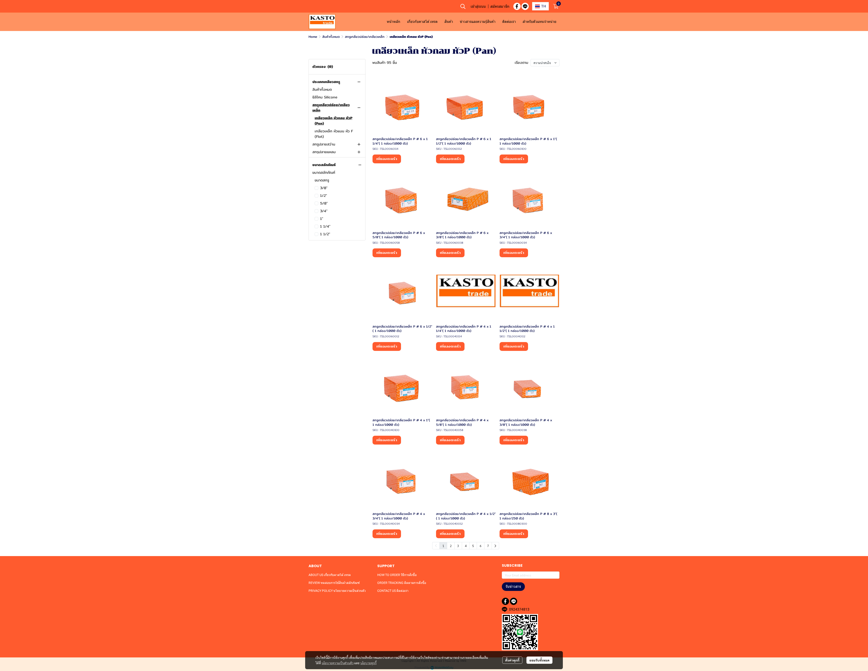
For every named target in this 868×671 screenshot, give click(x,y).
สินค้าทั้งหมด (331, 36)
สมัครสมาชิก (499, 6)
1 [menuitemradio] (443, 546)
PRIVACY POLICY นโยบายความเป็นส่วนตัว (337, 590)
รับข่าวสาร (513, 586)
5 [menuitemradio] (473, 546)
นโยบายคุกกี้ (368, 663)
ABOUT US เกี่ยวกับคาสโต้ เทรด (330, 575)
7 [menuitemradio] (488, 546)
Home (313, 36)
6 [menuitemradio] (480, 546)
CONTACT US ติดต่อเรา (392, 590)
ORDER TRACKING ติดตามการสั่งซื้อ (401, 583)
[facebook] (517, 6)
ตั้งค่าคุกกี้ (512, 660)
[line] (525, 6)
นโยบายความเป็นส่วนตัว (338, 663)
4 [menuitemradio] (466, 546)
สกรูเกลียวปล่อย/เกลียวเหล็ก (364, 36)
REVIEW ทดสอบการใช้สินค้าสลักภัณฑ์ (334, 583)
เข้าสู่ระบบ (478, 6)
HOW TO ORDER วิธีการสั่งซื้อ (397, 575)
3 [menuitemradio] (458, 546)
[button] (463, 6)
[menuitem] (495, 545)
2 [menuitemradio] (451, 546)
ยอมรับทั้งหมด (539, 660)
